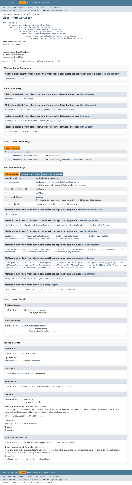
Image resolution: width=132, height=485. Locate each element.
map (53, 225)
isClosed (42, 268)
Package (14, 3)
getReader (57, 236)
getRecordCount (62, 249)
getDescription (99, 263)
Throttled (16, 44)
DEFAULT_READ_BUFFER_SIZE (51, 120)
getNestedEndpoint (41, 236)
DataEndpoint (111, 74)
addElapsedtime (12, 263)
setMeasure (41, 204)
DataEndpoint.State (14, 78)
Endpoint (85, 116)
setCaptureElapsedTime (67, 268)
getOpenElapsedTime (52, 265)
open (64, 225)
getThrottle (41, 193)
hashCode (35, 289)
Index (46, 3)
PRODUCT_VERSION (34, 110)
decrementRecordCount (15, 249)
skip (83, 238)
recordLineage (26, 99)
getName (49, 278)
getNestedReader (24, 225)
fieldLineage (11, 99)
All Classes (55, 7)
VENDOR (47, 110)
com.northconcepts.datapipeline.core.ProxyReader (45, 34)
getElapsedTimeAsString (16, 265)
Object (54, 285)
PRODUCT (21, 110)
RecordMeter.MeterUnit (73, 160)
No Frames (40, 7)
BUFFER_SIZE (10, 120)
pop (48, 238)
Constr (26, 10)
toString (76, 252)
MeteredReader (17, 54)
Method (34, 10)
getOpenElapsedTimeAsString (77, 265)
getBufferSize (24, 236)
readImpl (40, 197)
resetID (59, 278)
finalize (72, 263)
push (54, 238)
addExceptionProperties (47, 182)
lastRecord (10, 110)
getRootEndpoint (71, 236)
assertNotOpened (43, 263)
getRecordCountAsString (111, 249)
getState (9, 268)
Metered (6, 44)
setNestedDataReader (78, 225)
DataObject (86, 127)
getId (41, 278)
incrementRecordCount (15, 252)
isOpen (51, 268)
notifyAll (54, 289)
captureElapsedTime (27, 120)
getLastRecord (45, 249)
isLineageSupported (14, 238)
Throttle (9, 193)
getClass (24, 289)
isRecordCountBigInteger (39, 252)
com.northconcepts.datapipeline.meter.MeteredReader (51, 36)
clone (7, 289)
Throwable (36, 402)
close (7, 214)
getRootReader (88, 236)
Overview (5, 3)
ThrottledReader (13, 156)
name (16, 131)
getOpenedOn (35, 265)
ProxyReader (91, 220)
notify (44, 289)
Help (53, 3)
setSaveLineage (72, 238)
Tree (29, 3)
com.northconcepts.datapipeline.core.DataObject (29, 25)
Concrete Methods (52, 174)
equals (15, 289)
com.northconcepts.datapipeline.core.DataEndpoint (37, 29)
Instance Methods (30, 174)
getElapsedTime (115, 263)
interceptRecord (41, 225)
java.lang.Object (10, 23)
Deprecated (38, 3)
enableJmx (32, 249)
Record (19, 197)
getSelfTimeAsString (116, 265)
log (10, 131)
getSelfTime (98, 265)
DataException (12, 182)
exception (9, 278)
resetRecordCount (61, 252)
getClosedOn (84, 263)
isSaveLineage (32, 238)
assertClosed (28, 263)
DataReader (87, 94)
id (6, 131)
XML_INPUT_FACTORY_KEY (63, 110)
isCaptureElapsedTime (25, 268)
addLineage (10, 236)
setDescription (87, 268)
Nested (12, 10)
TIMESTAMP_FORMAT (28, 131)
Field (19, 10)
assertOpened (59, 263)
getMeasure (41, 189)
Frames (31, 7)
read (61, 238)
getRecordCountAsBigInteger (84, 249)
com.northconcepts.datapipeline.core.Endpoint (31, 27)
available (9, 225)
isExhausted (102, 236)
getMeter (16, 214)
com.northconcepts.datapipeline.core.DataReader (41, 32)
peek (43, 238)
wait (63, 289)
